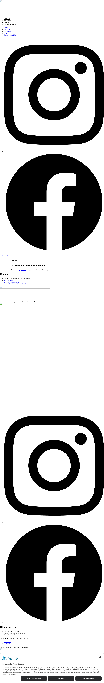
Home (6, 17)
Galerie (6, 22)
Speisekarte (7, 20)
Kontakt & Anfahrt (10, 24)
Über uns (7, 19)
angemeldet (22, 270)
